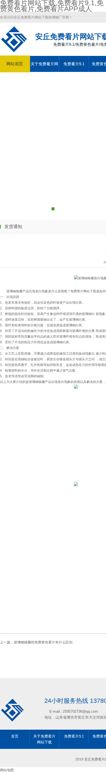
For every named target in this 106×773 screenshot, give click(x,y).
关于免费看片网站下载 (44, 67)
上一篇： (7, 642)
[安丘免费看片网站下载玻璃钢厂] (14, 50)
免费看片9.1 (74, 64)
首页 (14, 736)
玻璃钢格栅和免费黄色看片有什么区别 (43, 642)
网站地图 (7, 770)
